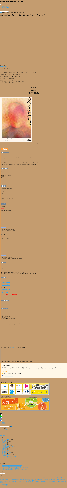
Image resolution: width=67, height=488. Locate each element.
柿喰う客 (59, 479)
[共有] (33, 420)
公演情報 (3, 422)
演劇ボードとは (5, 6)
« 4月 (1, 435)
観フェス (26, 481)
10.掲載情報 (4, 448)
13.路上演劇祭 (4, 451)
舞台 (24, 481)
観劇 (28, 481)
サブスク (44, 477)
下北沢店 (14, 479)
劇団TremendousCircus (27, 479)
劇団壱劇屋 (36, 479)
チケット (54, 477)
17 (4, 431)
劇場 (39, 479)
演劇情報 (17, 481)
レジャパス (59, 477)
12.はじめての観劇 (5, 450)
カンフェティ (6, 285)
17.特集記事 (4, 455)
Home (1, 12)
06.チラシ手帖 (4, 444)
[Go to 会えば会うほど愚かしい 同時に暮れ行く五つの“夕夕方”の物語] (17, 64)
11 (5, 430)
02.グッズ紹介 (4, 440)
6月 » (4, 435)
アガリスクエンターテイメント (19, 477)
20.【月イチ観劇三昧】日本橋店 (8, 457)
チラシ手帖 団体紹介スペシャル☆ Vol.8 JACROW (11, 468)
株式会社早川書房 (63, 479)
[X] (33, 414)
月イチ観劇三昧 (54, 479)
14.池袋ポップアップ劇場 (6, 452)
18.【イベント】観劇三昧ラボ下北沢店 (9, 456)
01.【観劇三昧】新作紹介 (6, 7)
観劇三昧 (32, 481)
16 (3, 431)
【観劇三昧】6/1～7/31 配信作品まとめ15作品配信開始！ (12, 465)
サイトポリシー (5, 484)
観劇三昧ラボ (38, 481)
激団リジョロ (21, 481)
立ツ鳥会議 (4, 423)
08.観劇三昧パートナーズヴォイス (8, 446)
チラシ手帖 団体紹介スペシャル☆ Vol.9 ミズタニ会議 (11, 466)
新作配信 (48, 479)
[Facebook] (33, 417)
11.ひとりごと (4, 449)
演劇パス (12, 481)
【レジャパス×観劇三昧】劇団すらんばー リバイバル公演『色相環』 (14, 469)
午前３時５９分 (21, 324)
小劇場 (44, 479)
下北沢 (10, 479)
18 (5, 431)
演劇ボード (7, 4)
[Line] (33, 416)
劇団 (24, 479)
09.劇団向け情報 (5, 447)
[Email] (33, 419)
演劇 (9, 481)
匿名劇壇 (41, 479)
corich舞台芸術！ (6, 282)
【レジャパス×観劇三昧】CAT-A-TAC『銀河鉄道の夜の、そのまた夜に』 (15, 467)
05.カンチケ (4, 443)
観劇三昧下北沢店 (56, 481)
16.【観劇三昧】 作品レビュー (7, 454)
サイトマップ (4, 9)
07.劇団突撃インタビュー (6, 445)
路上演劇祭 (1, 482)
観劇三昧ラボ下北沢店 (47, 481)
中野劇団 (17, 479)
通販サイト (12, 347)
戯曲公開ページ (5, 8)
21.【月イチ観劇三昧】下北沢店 (8, 458)
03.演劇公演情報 (3, 66)
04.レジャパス (4, 442)
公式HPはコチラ (5, 371)
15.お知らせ (4, 453)
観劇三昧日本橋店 (63, 481)
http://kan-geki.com (13, 396)
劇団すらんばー (32, 479)
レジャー (63, 477)
